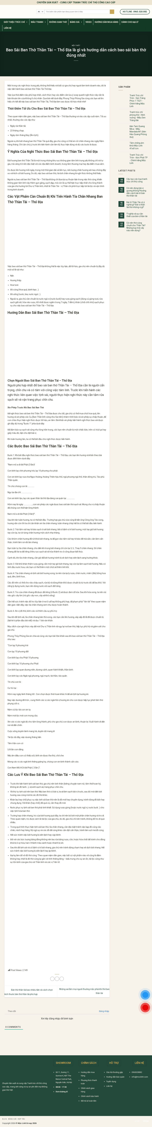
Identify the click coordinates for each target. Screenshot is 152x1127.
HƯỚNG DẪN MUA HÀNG (106, 22)
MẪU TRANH (37, 22)
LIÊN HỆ (7, 28)
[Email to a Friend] (57, 979)
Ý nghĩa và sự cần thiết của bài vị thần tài (136, 215)
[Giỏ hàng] (148, 28)
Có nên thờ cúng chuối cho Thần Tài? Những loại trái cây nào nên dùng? (135, 227)
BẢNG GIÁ (74, 22)
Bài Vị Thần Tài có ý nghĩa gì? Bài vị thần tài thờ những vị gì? (135, 205)
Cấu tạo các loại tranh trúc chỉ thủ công (136, 180)
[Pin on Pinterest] (62, 979)
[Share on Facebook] (52, 979)
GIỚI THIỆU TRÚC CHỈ (14, 22)
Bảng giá (12, 1119)
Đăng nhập (104, 1011)
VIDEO (89, 22)
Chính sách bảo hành (90, 1096)
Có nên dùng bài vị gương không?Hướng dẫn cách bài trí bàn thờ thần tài (136, 192)
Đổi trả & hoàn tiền (88, 1101)
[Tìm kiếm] (112, 12)
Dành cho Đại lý (129, 22)
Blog (4, 1119)
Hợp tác (21, 1119)
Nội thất (76, 45)
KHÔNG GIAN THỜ (58, 22)
